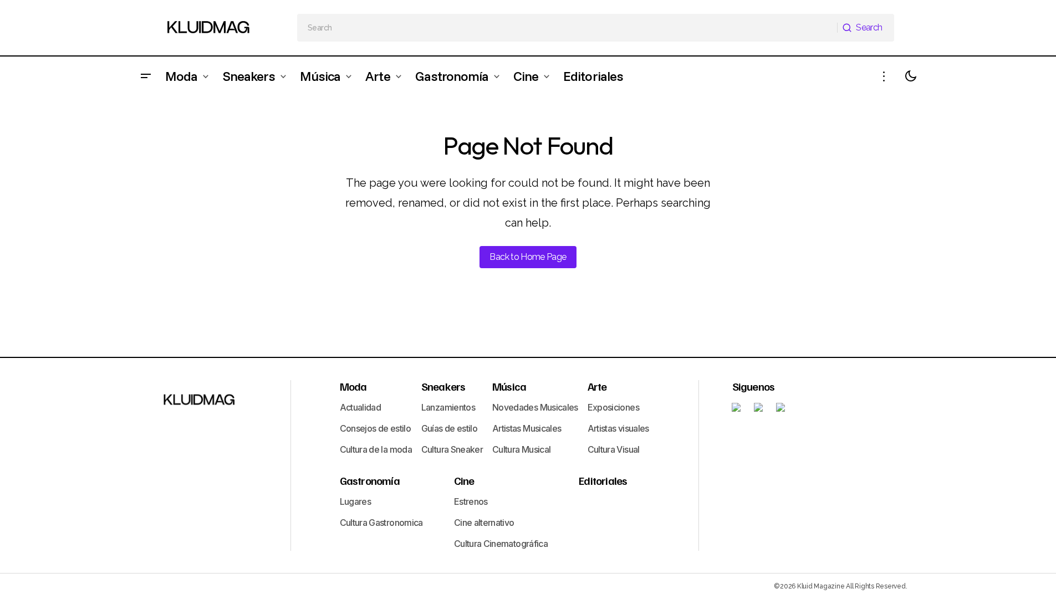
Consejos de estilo (375, 428)
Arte (597, 386)
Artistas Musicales (526, 428)
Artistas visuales (618, 428)
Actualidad (360, 407)
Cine (464, 480)
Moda (353, 386)
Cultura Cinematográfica (501, 543)
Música (509, 386)
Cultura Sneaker (452, 449)
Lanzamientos (448, 407)
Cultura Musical (521, 449)
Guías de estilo (449, 428)
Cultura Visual (614, 449)
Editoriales (603, 480)
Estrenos (471, 501)
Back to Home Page (527, 257)
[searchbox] (567, 27)
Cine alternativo (484, 522)
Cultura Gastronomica (381, 522)
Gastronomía (370, 480)
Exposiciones (613, 407)
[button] (145, 76)
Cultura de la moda (376, 449)
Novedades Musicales (535, 407)
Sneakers (443, 386)
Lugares (355, 501)
